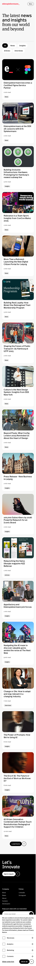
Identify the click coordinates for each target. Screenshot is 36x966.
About (4, 887)
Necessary (10, 938)
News (12, 45)
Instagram (21, 884)
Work (4, 881)
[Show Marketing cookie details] (31, 950)
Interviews (19, 51)
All (5, 45)
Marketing (10, 950)
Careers (5, 889)
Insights (22, 45)
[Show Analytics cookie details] (31, 944)
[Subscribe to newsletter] (30, 903)
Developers (6, 892)
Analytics (10, 944)
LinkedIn (21, 881)
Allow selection (8, 961)
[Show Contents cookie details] (31, 956)
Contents (10, 956)
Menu (29, 4)
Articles (7, 51)
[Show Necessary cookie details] (31, 938)
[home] (11, 4)
